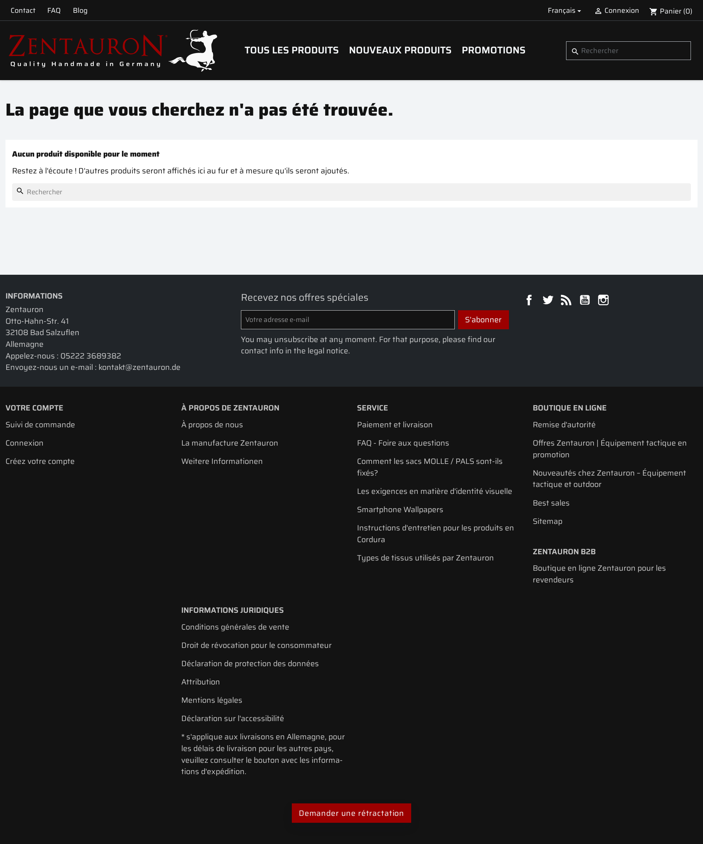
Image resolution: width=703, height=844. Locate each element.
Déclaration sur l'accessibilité (232, 718)
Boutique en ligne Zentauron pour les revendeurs (599, 574)
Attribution (200, 682)
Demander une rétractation (351, 813)
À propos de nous (212, 425)
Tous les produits (292, 50)
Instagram (604, 301)
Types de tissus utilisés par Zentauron (425, 558)
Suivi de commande (40, 425)
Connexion (24, 443)
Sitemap (547, 521)
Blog (80, 10)
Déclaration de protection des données (250, 663)
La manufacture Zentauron (229, 443)
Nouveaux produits (400, 50)
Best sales (551, 503)
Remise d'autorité (564, 425)
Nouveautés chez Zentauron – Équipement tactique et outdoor (609, 479)
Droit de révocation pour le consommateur (256, 645)
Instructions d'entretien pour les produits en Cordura (435, 533)
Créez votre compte (40, 461)
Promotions (493, 50)
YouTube (585, 301)
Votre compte (34, 408)
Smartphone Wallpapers (400, 509)
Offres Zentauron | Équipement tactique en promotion (610, 449)
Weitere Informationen (222, 461)
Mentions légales (211, 700)
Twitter (548, 301)
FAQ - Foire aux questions (403, 443)
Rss (567, 301)
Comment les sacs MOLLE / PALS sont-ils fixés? (430, 467)
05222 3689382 (90, 356)
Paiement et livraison (395, 425)
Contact (23, 10)
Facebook (530, 301)
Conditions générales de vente (235, 627)
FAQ (54, 10)
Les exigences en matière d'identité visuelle (434, 491)
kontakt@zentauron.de (139, 367)
